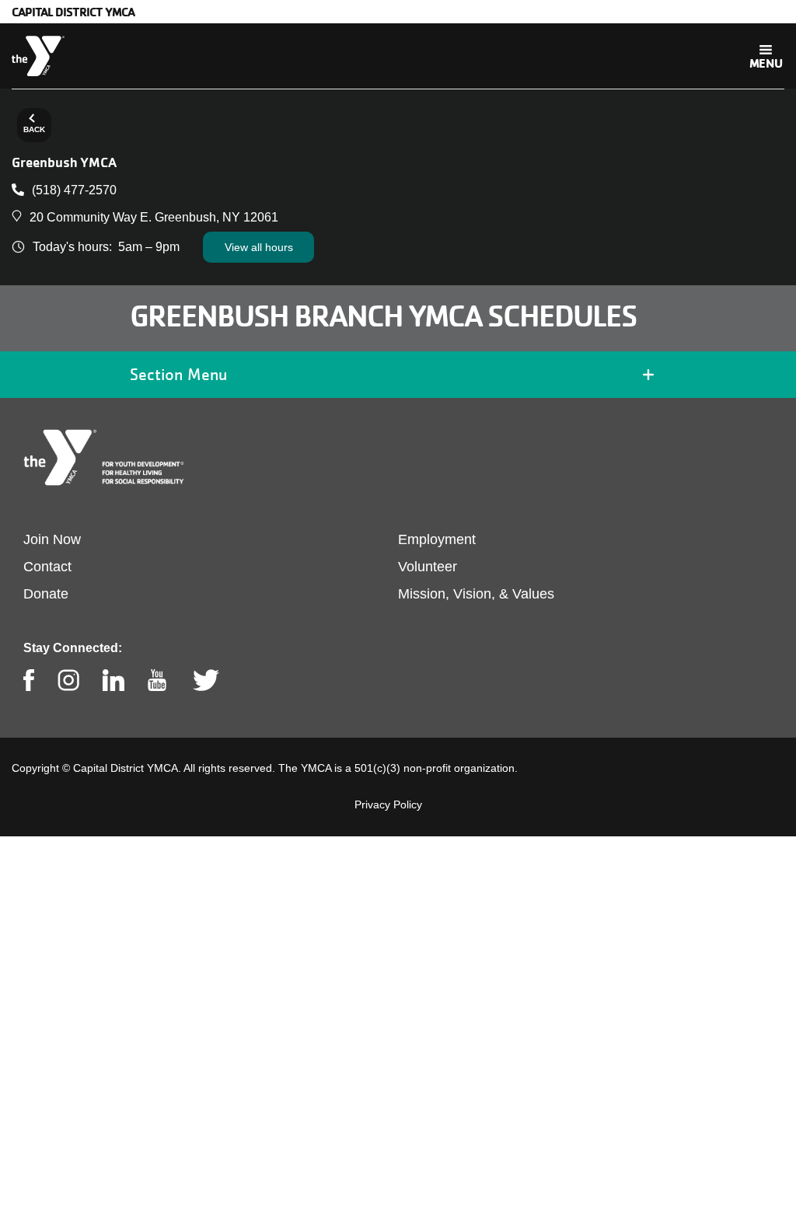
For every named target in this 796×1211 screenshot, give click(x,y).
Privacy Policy (388, 804)
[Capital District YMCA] (38, 56)
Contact (47, 566)
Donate (45, 594)
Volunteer (427, 566)
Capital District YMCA (73, 11)
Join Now (52, 539)
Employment (437, 539)
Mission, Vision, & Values (476, 594)
